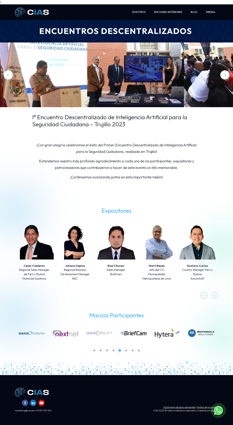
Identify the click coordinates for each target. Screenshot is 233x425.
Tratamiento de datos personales (179, 407)
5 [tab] (120, 350)
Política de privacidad (207, 407)
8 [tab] (139, 350)
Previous (204, 295)
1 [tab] (94, 350)
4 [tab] (113, 350)
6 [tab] (126, 350)
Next (215, 295)
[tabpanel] (32, 333)
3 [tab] (107, 350)
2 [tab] (101, 350)
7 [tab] (132, 350)
